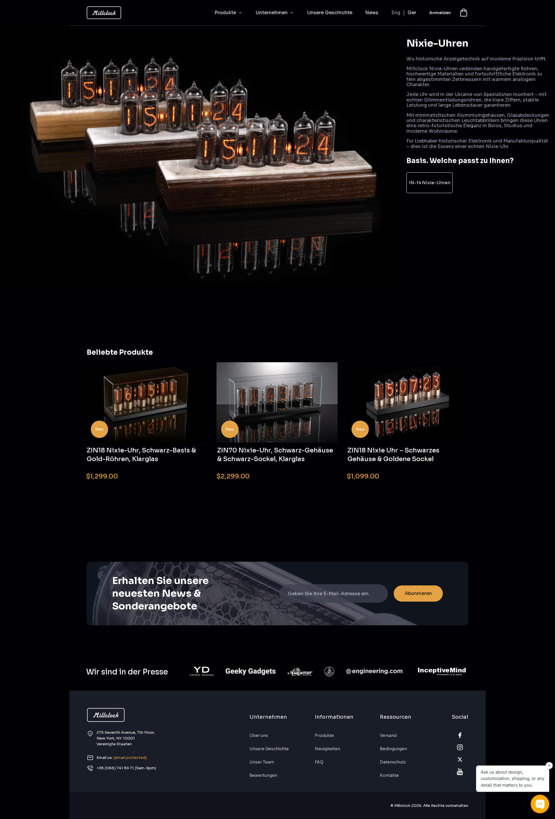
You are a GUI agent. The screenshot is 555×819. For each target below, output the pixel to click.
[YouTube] (459, 771)
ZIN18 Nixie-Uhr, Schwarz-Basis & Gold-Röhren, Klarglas (141, 454)
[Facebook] (459, 735)
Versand (388, 735)
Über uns (258, 735)
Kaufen (191, 472)
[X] (459, 759)
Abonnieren (418, 593)
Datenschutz (393, 762)
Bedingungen (393, 748)
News (371, 13)
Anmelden (440, 12)
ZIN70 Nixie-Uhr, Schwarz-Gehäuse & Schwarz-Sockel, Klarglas (275, 454)
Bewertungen (263, 775)
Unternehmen (272, 13)
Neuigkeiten (327, 748)
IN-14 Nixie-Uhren (429, 182)
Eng (395, 12)
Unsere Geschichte (329, 13)
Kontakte (389, 775)
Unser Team (261, 762)
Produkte (225, 13)
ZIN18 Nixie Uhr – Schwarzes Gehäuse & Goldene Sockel (393, 454)
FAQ (319, 762)
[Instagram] (459, 747)
